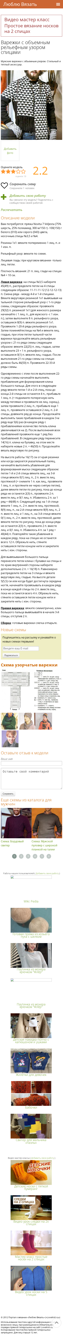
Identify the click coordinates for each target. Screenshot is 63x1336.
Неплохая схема (8, 171)
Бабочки (31, 1107)
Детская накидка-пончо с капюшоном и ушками (31, 1040)
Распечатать (11, 210)
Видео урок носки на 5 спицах (31, 1293)
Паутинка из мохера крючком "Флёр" (31, 970)
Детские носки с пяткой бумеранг (31, 1187)
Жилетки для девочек (31, 1075)
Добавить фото (10, 151)
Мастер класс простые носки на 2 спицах (31, 1258)
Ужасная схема (3, 171)
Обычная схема (13, 171)
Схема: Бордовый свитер (12, 843)
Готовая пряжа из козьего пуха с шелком (31, 935)
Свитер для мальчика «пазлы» (31, 1141)
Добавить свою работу (28, 196)
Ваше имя (7, 759)
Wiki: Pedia (31, 901)
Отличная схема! (23, 171)
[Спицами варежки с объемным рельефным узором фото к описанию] (31, 105)
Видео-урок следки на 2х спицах (31, 1222)
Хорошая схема (18, 171)
